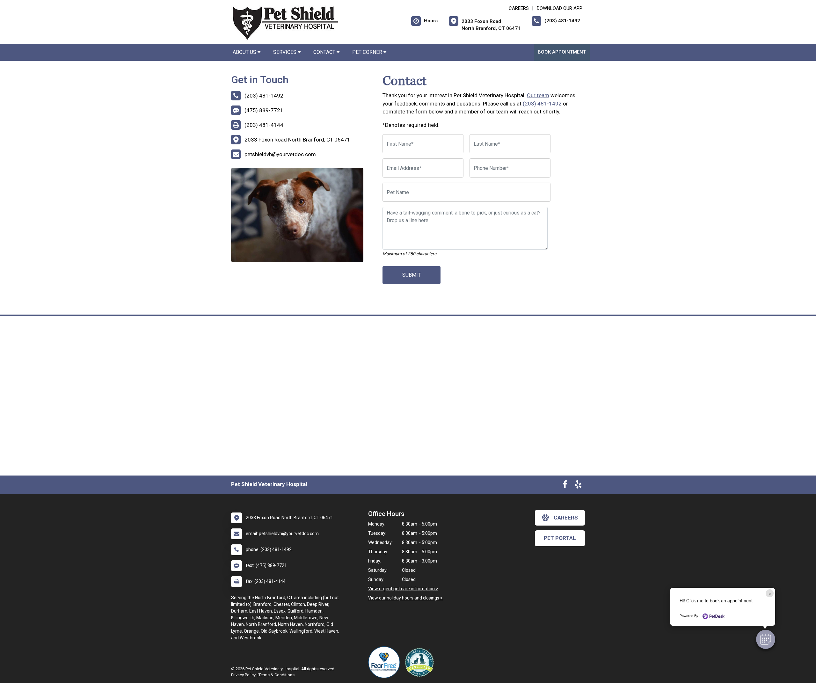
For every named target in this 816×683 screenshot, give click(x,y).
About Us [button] (245, 52)
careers (566, 517)
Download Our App (559, 8)
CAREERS (519, 8)
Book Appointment (562, 52)
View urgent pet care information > (403, 588)
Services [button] (285, 52)
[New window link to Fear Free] (385, 662)
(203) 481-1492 (542, 103)
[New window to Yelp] (578, 485)
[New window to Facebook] (565, 485)
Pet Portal (560, 538)
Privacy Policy (243, 674)
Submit (411, 275)
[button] (765, 639)
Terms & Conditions (277, 674)
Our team (538, 95)
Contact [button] (325, 52)
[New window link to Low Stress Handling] (420, 662)
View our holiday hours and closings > (405, 597)
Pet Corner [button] (367, 52)
